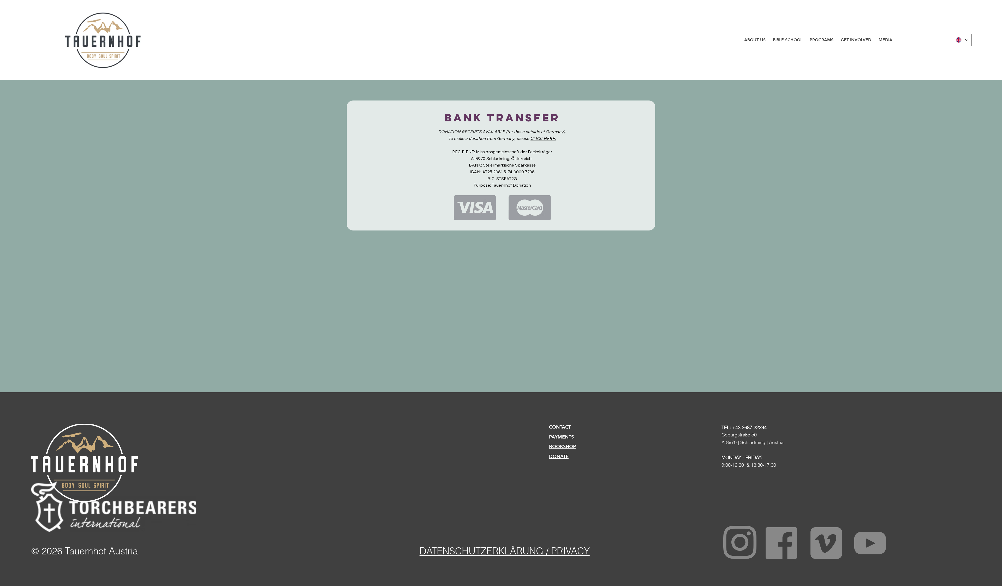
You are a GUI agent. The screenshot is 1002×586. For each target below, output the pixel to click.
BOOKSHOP (562, 446)
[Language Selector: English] (962, 40)
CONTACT (560, 427)
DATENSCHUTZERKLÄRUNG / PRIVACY (505, 551)
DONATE (559, 456)
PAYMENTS (561, 437)
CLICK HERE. (543, 138)
